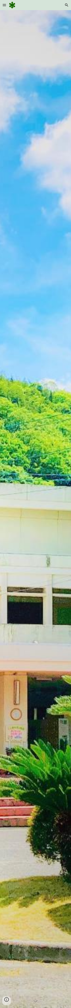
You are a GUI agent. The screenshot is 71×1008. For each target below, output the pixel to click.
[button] (4, 5)
